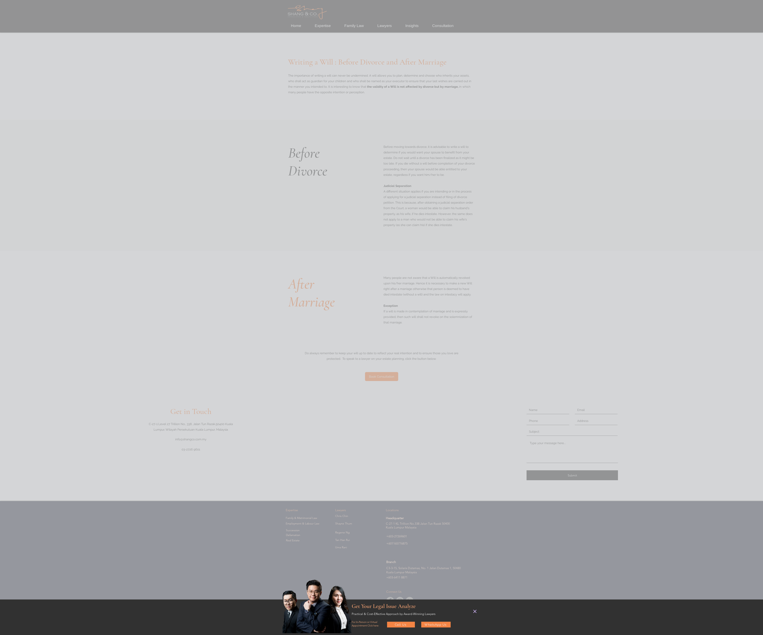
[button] (474, 611)
